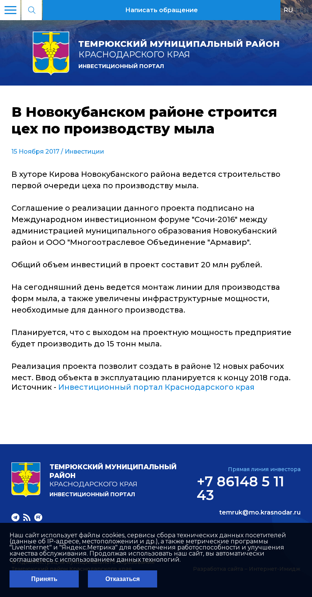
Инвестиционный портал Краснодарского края (156, 387)
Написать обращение (161, 10)
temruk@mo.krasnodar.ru (260, 513)
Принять (44, 579)
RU (288, 10)
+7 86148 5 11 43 (240, 488)
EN (304, 10)
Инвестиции (84, 151)
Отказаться (122, 579)
